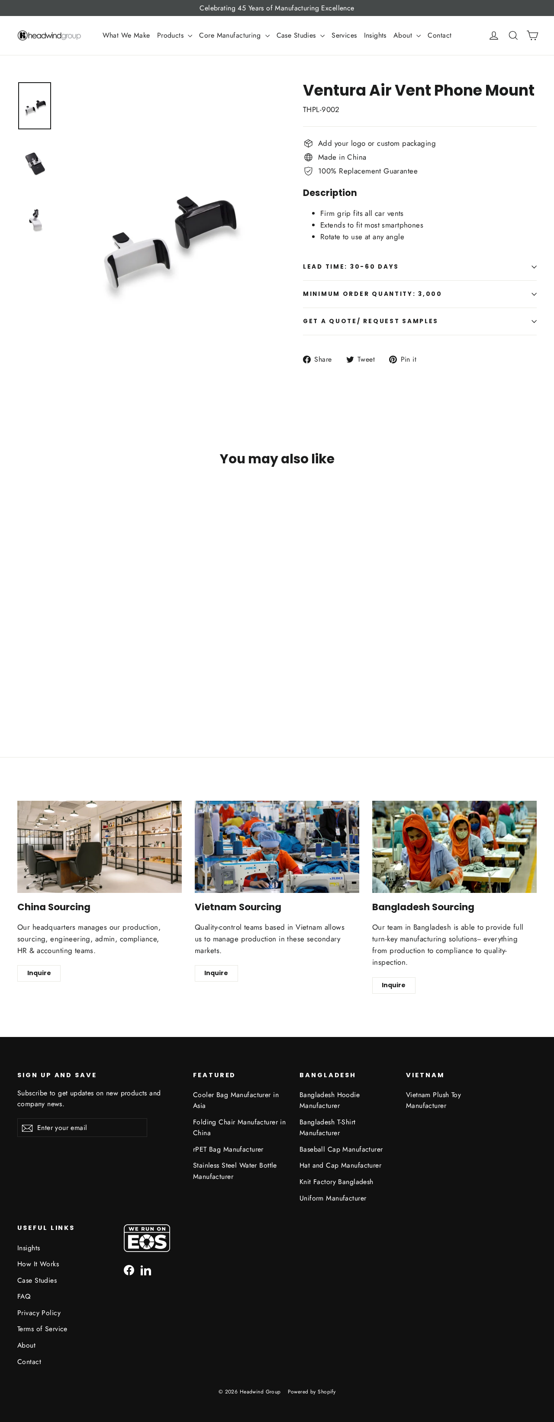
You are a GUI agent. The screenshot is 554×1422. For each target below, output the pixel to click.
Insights (375, 35)
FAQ (23, 1296)
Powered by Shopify (312, 1392)
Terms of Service (42, 1329)
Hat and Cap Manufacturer (340, 1165)
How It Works (38, 1264)
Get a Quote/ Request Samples (370, 321)
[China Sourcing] (99, 847)
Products (171, 35)
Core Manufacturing (231, 35)
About (404, 35)
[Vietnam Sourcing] (277, 847)
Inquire (39, 973)
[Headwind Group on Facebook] (129, 1269)
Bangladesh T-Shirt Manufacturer (328, 1127)
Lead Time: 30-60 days (351, 267)
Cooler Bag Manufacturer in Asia (236, 1100)
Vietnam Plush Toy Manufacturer (433, 1100)
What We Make (126, 35)
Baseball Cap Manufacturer (341, 1149)
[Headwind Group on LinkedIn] (146, 1269)
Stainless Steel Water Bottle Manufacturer (235, 1170)
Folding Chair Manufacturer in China (239, 1127)
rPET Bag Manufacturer (228, 1149)
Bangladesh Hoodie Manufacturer (330, 1100)
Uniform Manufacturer (333, 1198)
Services (344, 35)
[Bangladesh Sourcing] (454, 847)
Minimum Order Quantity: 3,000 (372, 294)
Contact (439, 35)
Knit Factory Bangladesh (337, 1182)
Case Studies (298, 35)
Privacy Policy (39, 1313)
